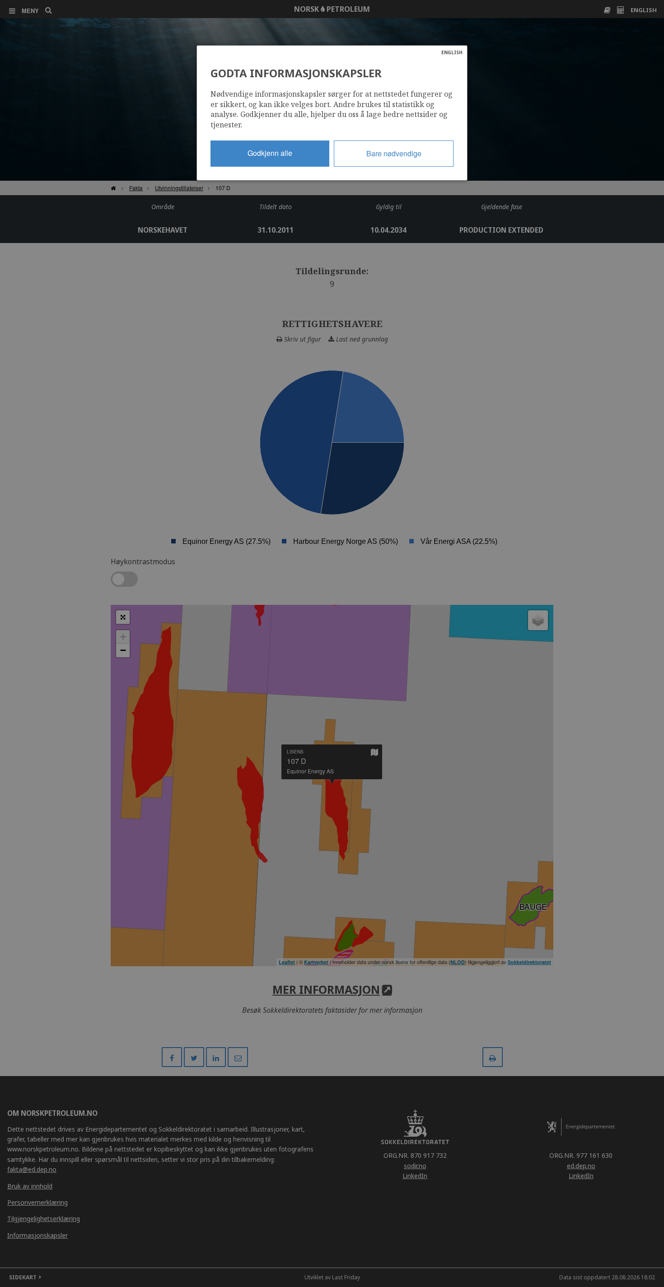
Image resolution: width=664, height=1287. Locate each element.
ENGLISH (452, 52)
